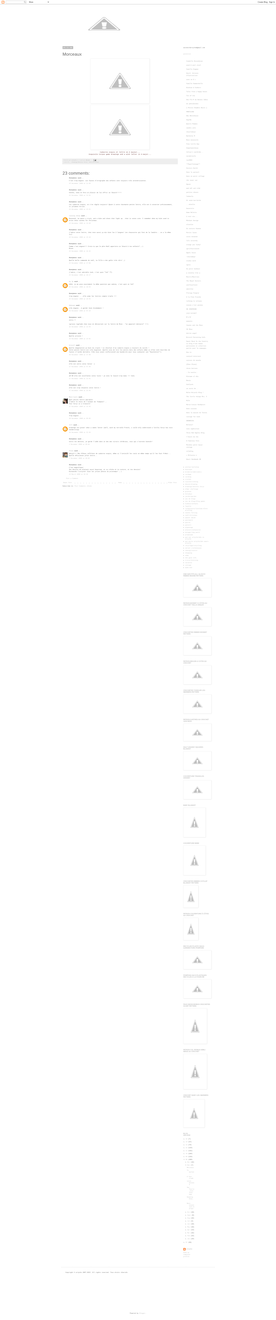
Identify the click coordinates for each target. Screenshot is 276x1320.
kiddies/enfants (191, 504)
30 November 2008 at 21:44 (80, 432)
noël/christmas (94, 162)
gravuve (188, 491)
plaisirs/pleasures (193, 530)
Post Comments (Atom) (83, 486)
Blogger (142, 1313)
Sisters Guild (192, 168)
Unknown (72, 305)
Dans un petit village (195, 176)
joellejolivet (192, 285)
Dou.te (188, 352)
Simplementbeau (192, 148)
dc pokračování (192, 104)
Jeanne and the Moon (194, 325)
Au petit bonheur (193, 269)
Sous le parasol (192, 172)
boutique (188, 469)
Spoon (188, 184)
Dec (189, 1162)
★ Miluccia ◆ (191, 455)
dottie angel (191, 333)
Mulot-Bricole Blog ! (195, 392)
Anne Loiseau (191, 409)
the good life (190, 558)
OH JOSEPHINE (191, 309)
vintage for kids (193, 417)
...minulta (190, 204)
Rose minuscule (192, 140)
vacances (188, 563)
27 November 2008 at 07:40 (80, 367)
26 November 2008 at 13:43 (80, 327)
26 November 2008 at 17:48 (80, 355)
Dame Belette (191, 212)
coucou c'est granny (194, 305)
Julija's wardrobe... (195, 152)
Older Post (172, 482)
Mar (189, 1233)
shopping (188, 553)
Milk (188, 400)
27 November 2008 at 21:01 (80, 378)
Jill (70, 425)
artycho (74, 160)
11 (187, 1151)
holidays (188, 494)
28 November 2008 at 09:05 (80, 418)
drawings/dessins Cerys (79, 162)
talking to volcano (194, 301)
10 (187, 1153)
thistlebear (191, 132)
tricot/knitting (191, 560)
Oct (189, 1212)
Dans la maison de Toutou (196, 413)
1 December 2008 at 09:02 (79, 444)
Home (120, 482)
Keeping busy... (190, 1198)
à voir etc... (192, 216)
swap (187, 555)
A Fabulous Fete (192, 441)
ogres (188, 265)
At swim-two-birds (193, 200)
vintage (188, 565)
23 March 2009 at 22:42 (78, 474)
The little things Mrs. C (196, 396)
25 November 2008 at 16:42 (80, 251)
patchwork (189, 520)
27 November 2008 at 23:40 (80, 406)
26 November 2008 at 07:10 (80, 311)
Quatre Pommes (192, 124)
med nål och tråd (193, 188)
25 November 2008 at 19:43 (80, 299)
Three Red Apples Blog (195, 433)
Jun (189, 1224)
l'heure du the (192, 437)
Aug (189, 1218)
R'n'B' (188, 317)
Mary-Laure (73, 397)
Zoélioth (189, 384)
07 (187, 1242)
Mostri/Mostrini (192, 277)
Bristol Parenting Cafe (195, 337)
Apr (189, 1230)
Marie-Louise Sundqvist (195, 404)
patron (187, 522)
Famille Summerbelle (194, 83)
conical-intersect (193, 356)
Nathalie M (190, 136)
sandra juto (191, 128)
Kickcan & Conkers (193, 87)
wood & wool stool (193, 65)
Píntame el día (192, 376)
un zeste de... (192, 388)
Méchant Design (192, 220)
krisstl (72, 345)
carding (188, 477)
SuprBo (188, 120)
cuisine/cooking (191, 482)
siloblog (189, 451)
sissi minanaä (192, 236)
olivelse (189, 224)
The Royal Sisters (193, 281)
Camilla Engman (192, 69)
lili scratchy (192, 241)
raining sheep (74, 216)
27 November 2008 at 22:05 (80, 390)
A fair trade (190, 1177)
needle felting (191, 513)
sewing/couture (191, 550)
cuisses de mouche (193, 360)
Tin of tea (190, 96)
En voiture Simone (193, 228)
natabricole (191, 156)
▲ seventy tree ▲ (193, 273)
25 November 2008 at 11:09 (80, 183)
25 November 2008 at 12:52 (80, 195)
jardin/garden (190, 496)
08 (187, 1159)
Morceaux (190, 1167)
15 (187, 1139)
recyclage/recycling (193, 545)
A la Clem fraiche (193, 297)
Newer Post (67, 482)
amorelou (189, 289)
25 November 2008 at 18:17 (80, 275)
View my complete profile (186, 1254)
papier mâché (190, 518)
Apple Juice (191, 253)
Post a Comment (72, 478)
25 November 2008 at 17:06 (80, 263)
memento (189, 321)
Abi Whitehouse (192, 116)
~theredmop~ (191, 257)
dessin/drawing (191, 484)
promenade (189, 535)
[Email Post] (94, 160)
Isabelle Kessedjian (194, 61)
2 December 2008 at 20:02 (79, 458)
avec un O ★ (191, 79)
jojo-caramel (191, 313)
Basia (188, 380)
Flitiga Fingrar (192, 293)
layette (188, 506)
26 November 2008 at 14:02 (80, 339)
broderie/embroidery (193, 472)
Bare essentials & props (190, 1206)
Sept (189, 1215)
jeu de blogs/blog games (195, 501)
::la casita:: (192, 372)
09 (187, 1156)
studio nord (191, 261)
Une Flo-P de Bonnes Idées (197, 100)
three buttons (192, 368)
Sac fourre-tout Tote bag (190, 1191)
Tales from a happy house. (197, 91)
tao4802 (189, 160)
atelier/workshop (192, 467)
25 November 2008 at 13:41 (80, 209)
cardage (188, 474)
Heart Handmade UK (193, 459)
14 (187, 1142)
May (189, 1227)
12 (187, 1148)
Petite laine (191, 232)
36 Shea (189, 329)
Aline (71, 451)
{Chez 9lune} (191, 364)
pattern (188, 525)
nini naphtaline (192, 429)
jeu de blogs (190, 499)
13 (187, 1145)
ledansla (189, 196)
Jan (189, 1239)
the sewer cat (192, 180)
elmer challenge (191, 489)
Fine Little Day (192, 144)
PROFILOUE (190, 112)
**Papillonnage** (193, 164)
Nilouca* (189, 425)
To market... (190, 1172)
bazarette (190, 208)
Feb (189, 1236)
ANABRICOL (190, 421)
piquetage (189, 527)
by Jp (71, 281)
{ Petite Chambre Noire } (196, 108)
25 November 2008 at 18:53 (80, 287)
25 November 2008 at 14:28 (80, 223)
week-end (188, 567)
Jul (189, 1221)
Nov (189, 1165)
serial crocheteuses (193, 548)
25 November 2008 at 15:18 (80, 237)
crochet (188, 479)
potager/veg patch (192, 532)
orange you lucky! (193, 245)
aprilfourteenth (192, 249)
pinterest (187, 54)
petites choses (192, 192)
